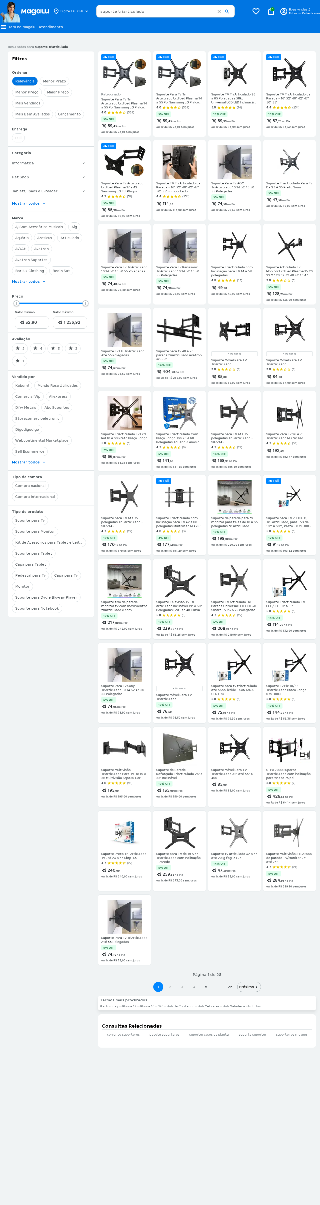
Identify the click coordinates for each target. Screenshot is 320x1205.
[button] (219, 11)
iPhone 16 (147, 1006)
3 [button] (182, 986)
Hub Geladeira (234, 1006)
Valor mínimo (25, 312)
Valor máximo (63, 312)
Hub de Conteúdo (180, 1006)
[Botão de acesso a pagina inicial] (24, 11)
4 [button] (194, 986)
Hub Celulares (209, 1006)
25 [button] (230, 986)
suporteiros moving (291, 1034)
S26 (161, 1006)
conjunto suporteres (123, 1034)
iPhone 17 (129, 1006)
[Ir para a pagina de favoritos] (256, 11)
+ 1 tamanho (234, 354)
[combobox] (165, 11)
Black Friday (109, 1006)
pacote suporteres (165, 1034)
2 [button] (170, 986)
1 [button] (158, 986)
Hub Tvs (254, 1006)
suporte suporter (252, 1034)
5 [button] (206, 986)
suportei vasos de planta (209, 1034)
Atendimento (51, 27)
